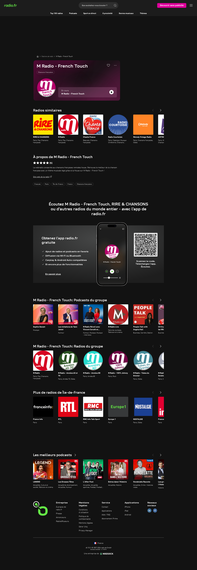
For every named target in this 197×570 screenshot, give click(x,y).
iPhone (127, 507)
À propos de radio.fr (61, 508)
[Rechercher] (115, 5)
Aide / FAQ (106, 515)
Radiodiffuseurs (62, 521)
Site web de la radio (41, 177)
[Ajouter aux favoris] (108, 65)
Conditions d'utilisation (83, 511)
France (70, 184)
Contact (105, 507)
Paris (47, 184)
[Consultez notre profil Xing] (155, 510)
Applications (107, 511)
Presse (59, 514)
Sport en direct (89, 13)
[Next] (160, 109)
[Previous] (153, 109)
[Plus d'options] (115, 65)
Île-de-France (58, 184)
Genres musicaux (126, 13)
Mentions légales (86, 523)
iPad (126, 511)
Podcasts (73, 13)
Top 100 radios (56, 13)
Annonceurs (61, 517)
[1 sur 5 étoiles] (34, 163)
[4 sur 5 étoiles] (44, 163)
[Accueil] (38, 56)
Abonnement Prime (110, 519)
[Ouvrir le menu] (191, 5)
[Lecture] (111, 92)
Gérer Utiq (83, 527)
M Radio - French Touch (72, 94)
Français (37, 184)
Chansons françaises (45, 72)
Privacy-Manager (86, 531)
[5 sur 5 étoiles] (47, 163)
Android (128, 515)
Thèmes (143, 13)
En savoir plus (53, 274)
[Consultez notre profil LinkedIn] (149, 510)
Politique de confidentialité (84, 517)
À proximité (107, 13)
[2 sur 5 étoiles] (37, 163)
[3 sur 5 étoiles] (41, 163)
